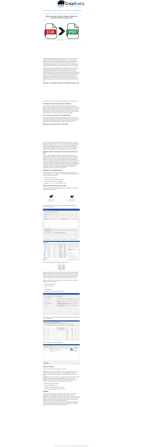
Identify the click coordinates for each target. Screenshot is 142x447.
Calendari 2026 (68, 10)
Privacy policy (82, 445)
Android (58, 10)
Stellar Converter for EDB (57, 393)
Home (45, 13)
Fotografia (49, 10)
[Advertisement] (61, 50)
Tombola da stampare (76, 10)
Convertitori (49, 13)
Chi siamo (74, 445)
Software (54, 10)
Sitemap (77, 445)
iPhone (62, 10)
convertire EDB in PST (48, 60)
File (51, 13)
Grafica (44, 10)
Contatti (86, 445)
